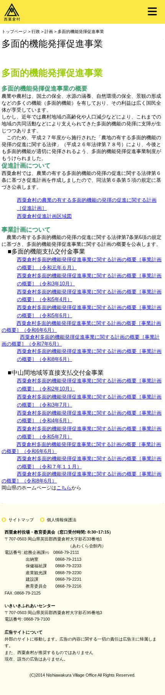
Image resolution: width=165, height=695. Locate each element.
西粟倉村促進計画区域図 (44, 216)
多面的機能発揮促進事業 (81, 31)
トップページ (14, 31)
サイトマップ (21, 519)
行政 (35, 31)
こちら (63, 488)
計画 (49, 31)
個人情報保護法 (61, 519)
